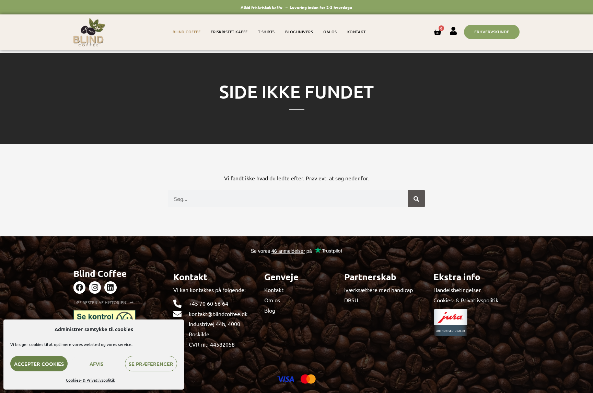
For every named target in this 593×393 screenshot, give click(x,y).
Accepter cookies (39, 363)
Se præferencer (151, 363)
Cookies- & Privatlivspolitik (90, 380)
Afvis (96, 363)
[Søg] (416, 198)
